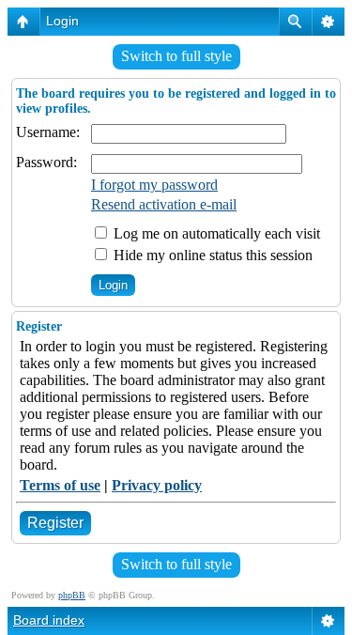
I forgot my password (154, 185)
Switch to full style (176, 56)
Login (62, 20)
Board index (48, 619)
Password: (46, 162)
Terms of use (60, 485)
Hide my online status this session (211, 255)
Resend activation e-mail (164, 204)
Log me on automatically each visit (215, 233)
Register (55, 523)
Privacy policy (157, 485)
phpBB (71, 595)
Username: (48, 132)
